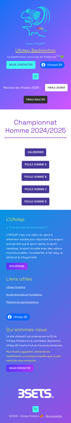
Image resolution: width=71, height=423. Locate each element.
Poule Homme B (35, 176)
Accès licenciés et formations (24, 294)
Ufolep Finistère (15, 287)
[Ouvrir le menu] (36, 76)
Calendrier (36, 152)
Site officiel (17, 266)
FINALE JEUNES (56, 87)
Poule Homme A (36, 164)
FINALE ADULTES (35, 99)
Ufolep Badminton (35, 50)
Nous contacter (19, 368)
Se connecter (54, 416)
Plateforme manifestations (22, 302)
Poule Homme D (35, 201)
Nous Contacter (21, 64)
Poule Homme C (36, 189)
